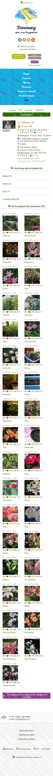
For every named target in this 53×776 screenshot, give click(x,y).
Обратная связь (26, 730)
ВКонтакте (9, 749)
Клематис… (28, 315)
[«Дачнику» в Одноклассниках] (24, 40)
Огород (27, 147)
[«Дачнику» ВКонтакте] (20, 40)
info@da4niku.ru (22, 719)
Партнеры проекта (26, 739)
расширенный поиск (28, 49)
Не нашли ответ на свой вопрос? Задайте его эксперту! (27, 695)
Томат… (5, 341)
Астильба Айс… (30, 579)
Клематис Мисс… (30, 659)
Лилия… (6, 288)
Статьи (26, 78)
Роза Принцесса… (9, 659)
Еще (26, 100)
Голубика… (7, 473)
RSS (37, 749)
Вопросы (26, 86)
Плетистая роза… (9, 685)
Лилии (5, 183)
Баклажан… (7, 394)
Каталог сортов (27, 91)
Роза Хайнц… (7, 500)
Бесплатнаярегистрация (19, 56)
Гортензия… (7, 368)
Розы (5, 191)
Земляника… (7, 421)
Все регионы (28, 2)
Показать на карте (40, 138)
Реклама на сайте (26, 734)
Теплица (6, 315)
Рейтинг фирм (26, 95)
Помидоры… (7, 262)
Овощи (6, 176)
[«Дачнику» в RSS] (28, 40)
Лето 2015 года (30, 235)
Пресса (26, 82)
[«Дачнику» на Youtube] (33, 40)
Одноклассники (25, 749)
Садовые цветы (9, 199)
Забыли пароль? (35, 65)
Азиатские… (29, 262)
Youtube (47, 749)
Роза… (26, 421)
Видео (26, 73)
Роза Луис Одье (30, 341)
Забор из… (6, 235)
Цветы (34, 147)
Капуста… (6, 579)
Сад (21, 147)
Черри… (27, 368)
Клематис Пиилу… (9, 632)
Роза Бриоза (29, 632)
